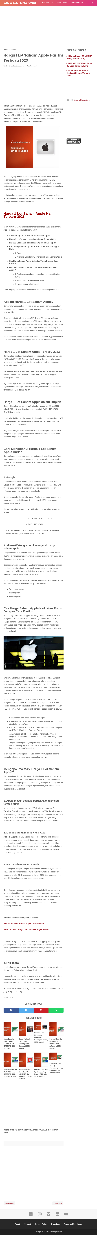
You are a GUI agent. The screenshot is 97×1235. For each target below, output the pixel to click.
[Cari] (92, 3)
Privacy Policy (41, 1224)
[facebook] (11, 1010)
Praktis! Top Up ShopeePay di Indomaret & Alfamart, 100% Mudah (55, 1043)
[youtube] (66, 1216)
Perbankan (62, 3)
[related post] (11, 1029)
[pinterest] (41, 1010)
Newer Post (9, 1203)
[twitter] (26, 1010)
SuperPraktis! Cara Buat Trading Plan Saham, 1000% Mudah (24, 1043)
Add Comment (32, 66)
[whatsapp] (56, 1010)
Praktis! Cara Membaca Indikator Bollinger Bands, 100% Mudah (41, 1037)
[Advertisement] (48, 24)
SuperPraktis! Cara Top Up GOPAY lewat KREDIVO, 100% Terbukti (10, 1043)
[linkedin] (57, 1216)
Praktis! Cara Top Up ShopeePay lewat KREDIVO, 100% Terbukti (41, 1073)
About (17, 1224)
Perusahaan (47, 3)
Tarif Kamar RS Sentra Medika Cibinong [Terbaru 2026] (78, 73)
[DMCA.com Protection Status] (73, 143)
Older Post (58, 1203)
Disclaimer (55, 1224)
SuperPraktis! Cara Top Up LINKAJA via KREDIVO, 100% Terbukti (25, 1074)
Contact (27, 1224)
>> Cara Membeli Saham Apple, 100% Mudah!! (24, 924)
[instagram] (39, 1216)
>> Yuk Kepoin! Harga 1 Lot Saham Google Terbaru (26, 930)
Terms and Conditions (73, 1224)
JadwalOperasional (20, 3)
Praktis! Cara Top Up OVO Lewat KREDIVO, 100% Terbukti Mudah (10, 1073)
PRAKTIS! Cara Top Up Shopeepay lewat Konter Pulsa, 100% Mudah (56, 1067)
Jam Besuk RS (77, 3)
